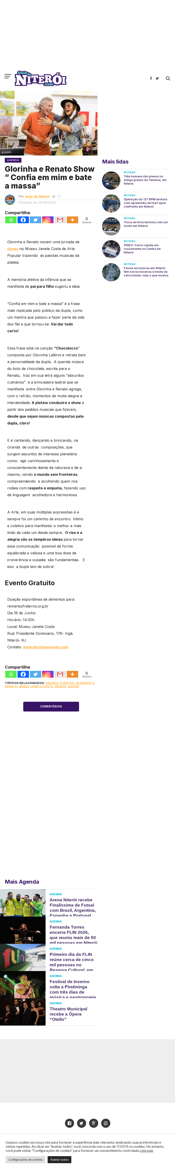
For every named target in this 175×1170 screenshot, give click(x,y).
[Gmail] (60, 219)
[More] (72, 219)
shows (12, 248)
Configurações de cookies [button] (25, 1159)
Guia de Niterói (37, 196)
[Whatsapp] (11, 219)
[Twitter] (35, 219)
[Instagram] (48, 219)
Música (60, 686)
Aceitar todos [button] (59, 1159)
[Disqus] (51, 808)
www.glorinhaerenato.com (45, 647)
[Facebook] (23, 219)
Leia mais (146, 1151)
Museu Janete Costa (36, 686)
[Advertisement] (87, 37)
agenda (52, 683)
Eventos (67, 683)
